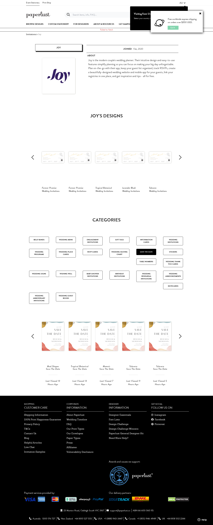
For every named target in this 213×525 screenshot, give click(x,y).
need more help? (118, 438)
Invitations (31, 34)
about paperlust (75, 414)
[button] (182, 3)
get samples (125, 24)
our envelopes (75, 433)
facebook (160, 419)
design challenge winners (123, 428)
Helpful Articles (33, 442)
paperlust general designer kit (126, 433)
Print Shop (46, 2)
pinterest (160, 424)
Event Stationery (33, 2)
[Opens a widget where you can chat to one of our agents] (202, 520)
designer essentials (120, 414)
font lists (114, 419)
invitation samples (34, 451)
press (70, 442)
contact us (30, 433)
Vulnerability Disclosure (80, 451)
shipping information (36, 414)
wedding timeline (77, 419)
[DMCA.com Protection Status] (178, 499)
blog (26, 438)
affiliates (72, 447)
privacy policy (32, 424)
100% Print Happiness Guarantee (42, 419)
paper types (73, 438)
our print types (75, 428)
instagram (160, 414)
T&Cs (27, 428)
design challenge (119, 424)
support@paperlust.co (120, 510)
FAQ (69, 424)
